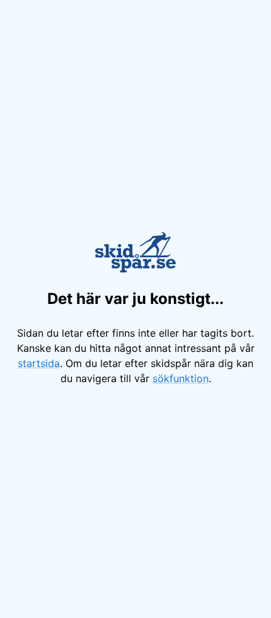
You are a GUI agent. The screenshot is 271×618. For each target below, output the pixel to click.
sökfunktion (181, 378)
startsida (39, 363)
